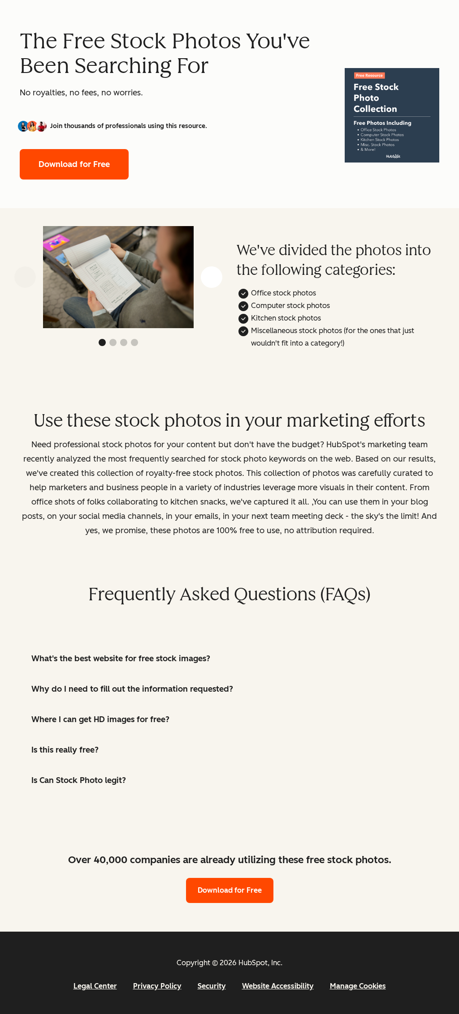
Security (212, 986)
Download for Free (74, 164)
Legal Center (95, 986)
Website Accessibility (278, 986)
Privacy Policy (157, 986)
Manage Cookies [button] (358, 986)
